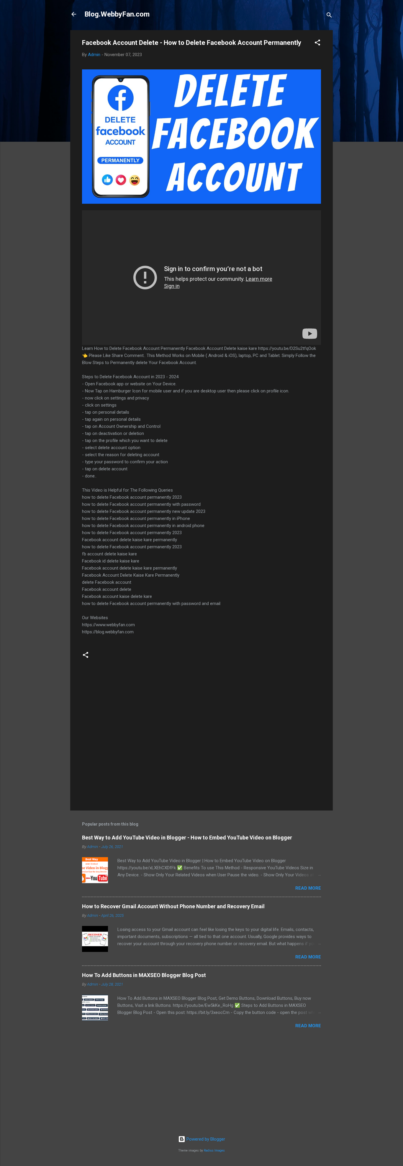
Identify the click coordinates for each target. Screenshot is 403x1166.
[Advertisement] (201, 1085)
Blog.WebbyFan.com (117, 14)
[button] (317, 43)
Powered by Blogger (205, 1139)
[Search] (329, 16)
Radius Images (214, 1150)
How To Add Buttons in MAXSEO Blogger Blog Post (144, 975)
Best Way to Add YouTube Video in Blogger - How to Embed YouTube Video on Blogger (187, 837)
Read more (308, 888)
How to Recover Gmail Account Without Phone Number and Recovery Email (173, 906)
